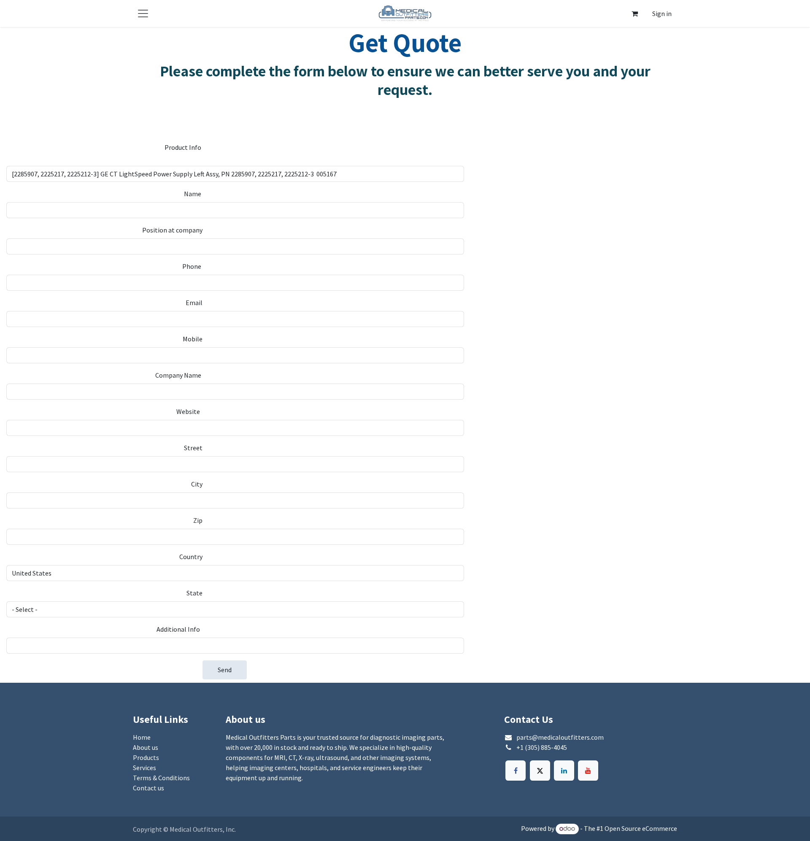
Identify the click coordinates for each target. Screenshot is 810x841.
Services (144, 767)
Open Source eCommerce (641, 828)
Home (142, 737)
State (194, 593)
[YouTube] (588, 770)
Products (146, 757)
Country (190, 556)
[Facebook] (515, 770)
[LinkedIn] (564, 770)
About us (145, 747)
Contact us (148, 788)
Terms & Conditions (161, 777)
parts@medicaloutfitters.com (560, 737)
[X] (540, 770)
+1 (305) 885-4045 (541, 747)
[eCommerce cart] (634, 13)
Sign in (662, 13)
